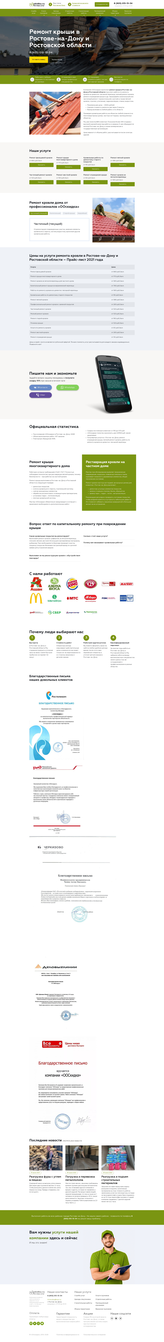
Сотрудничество (102, 4)
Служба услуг (33, 12)
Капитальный (55, 213)
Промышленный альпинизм (99, 12)
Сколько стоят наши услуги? (95, 536)
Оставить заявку (38, 59)
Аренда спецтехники (56, 12)
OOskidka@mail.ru (54, 1299)
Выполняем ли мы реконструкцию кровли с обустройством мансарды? (54, 557)
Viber (42, 395)
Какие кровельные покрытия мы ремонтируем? (49, 536)
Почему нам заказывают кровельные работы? (103, 543)
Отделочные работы (69, 12)
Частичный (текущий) (38, 213)
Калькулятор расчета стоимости (80, 4)
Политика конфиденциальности (67, 1334)
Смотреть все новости (72, 1141)
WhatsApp (70, 387)
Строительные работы (84, 12)
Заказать (41, 165)
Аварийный (82, 213)
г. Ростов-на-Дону (54, 1302)
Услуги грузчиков (43, 12)
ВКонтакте (42, 387)
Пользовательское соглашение (94, 1334)
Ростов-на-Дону (59, 5)
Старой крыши (69, 213)
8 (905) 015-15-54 (123, 3)
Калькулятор (57, 59)
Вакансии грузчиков (128, 12)
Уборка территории (115, 12)
